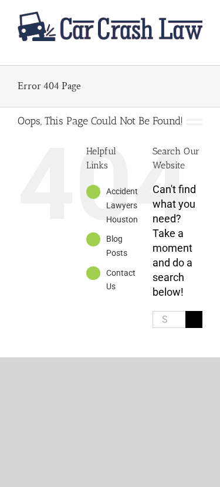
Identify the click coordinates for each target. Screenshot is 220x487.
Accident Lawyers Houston (122, 205)
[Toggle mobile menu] (197, 47)
